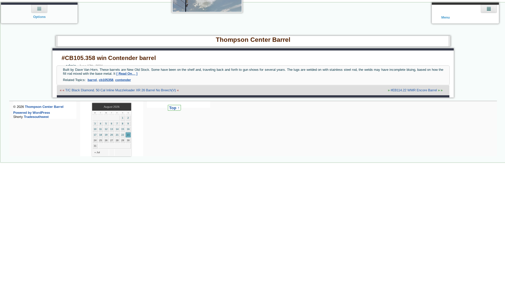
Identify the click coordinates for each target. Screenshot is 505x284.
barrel (92, 80)
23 (128, 135)
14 (117, 129)
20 (111, 135)
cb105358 (106, 80)
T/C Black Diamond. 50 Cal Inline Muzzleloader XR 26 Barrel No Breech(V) (120, 90)
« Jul (97, 152)
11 (100, 129)
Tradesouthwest (36, 117)
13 (111, 129)
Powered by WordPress (31, 113)
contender (123, 80)
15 (122, 129)
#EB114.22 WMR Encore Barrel (414, 90)
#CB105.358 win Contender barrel (109, 58)
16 (128, 129)
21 (117, 135)
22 (122, 135)
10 (95, 129)
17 (95, 135)
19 (106, 135)
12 (106, 129)
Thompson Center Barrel (253, 39)
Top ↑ (174, 108)
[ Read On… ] (126, 74)
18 (100, 135)
